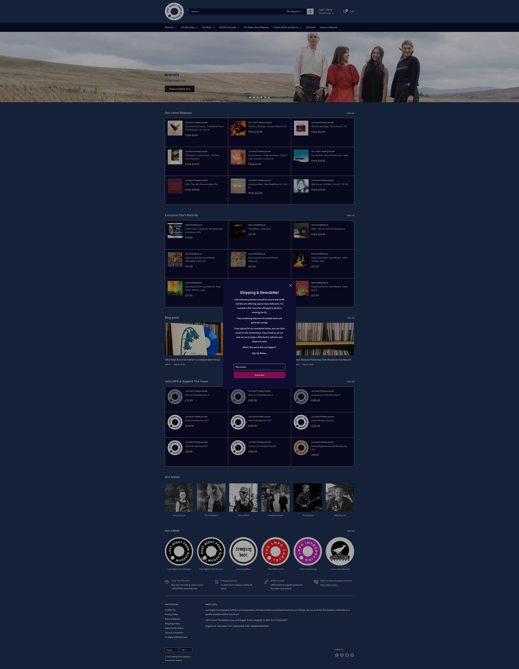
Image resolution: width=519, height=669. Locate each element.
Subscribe (259, 375)
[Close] (290, 285)
